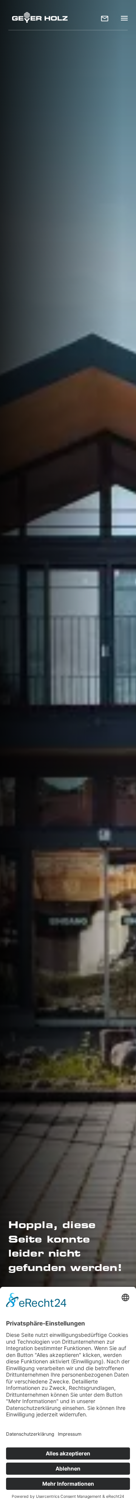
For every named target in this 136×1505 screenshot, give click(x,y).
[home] (38, 17)
